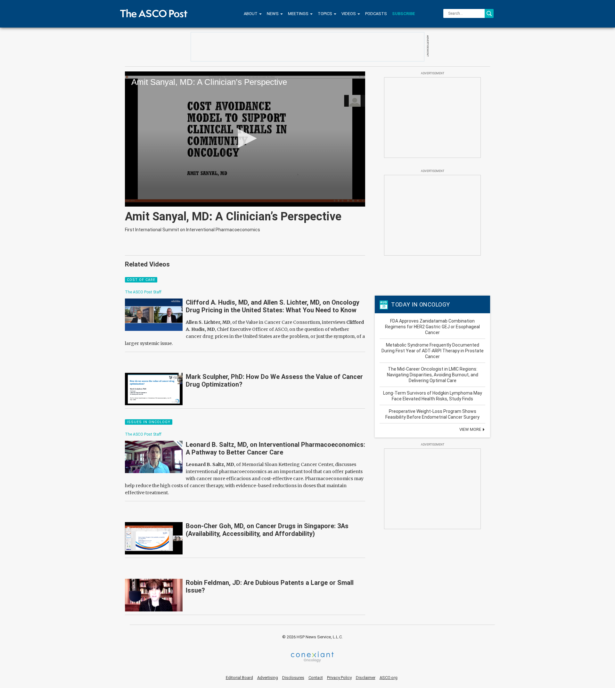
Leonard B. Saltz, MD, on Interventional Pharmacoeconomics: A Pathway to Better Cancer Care (275, 448)
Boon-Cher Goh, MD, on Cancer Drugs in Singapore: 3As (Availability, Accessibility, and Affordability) (267, 529)
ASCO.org (389, 677)
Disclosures (293, 677)
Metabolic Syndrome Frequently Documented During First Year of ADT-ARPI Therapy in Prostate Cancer (432, 350)
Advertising (267, 677)
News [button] (273, 13)
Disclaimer (365, 677)
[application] (245, 139)
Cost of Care (141, 280)
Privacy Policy (339, 677)
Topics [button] (325, 13)
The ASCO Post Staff (143, 292)
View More (470, 429)
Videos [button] (349, 13)
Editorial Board (239, 677)
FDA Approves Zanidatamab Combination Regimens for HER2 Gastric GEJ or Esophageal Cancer (432, 326)
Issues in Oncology (148, 422)
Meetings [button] (298, 13)
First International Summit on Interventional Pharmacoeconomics (192, 229)
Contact (315, 677)
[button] (245, 138)
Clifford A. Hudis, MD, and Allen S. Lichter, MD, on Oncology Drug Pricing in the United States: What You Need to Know (272, 306)
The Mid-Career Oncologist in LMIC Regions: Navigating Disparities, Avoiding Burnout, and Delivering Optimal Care (432, 374)
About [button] (251, 13)
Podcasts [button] (376, 13)
